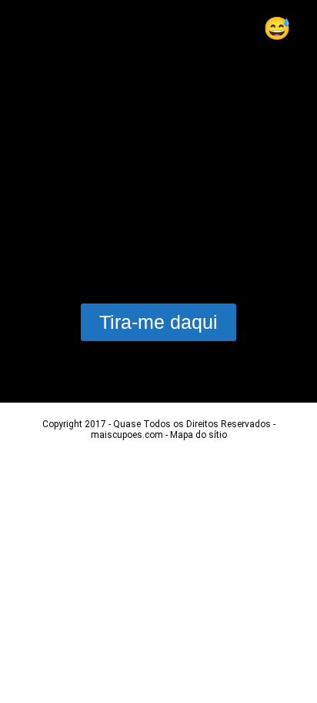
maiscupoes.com (127, 434)
